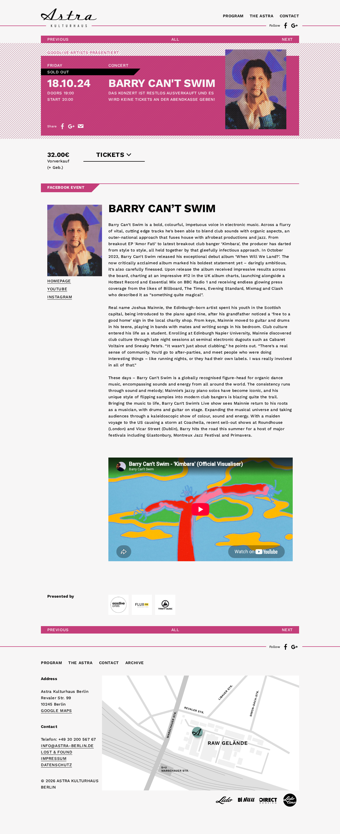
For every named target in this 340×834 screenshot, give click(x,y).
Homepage (59, 281)
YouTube (57, 289)
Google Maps (56, 710)
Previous (58, 39)
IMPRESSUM (53, 758)
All (175, 39)
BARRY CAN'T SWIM (161, 83)
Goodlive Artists (67, 52)
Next (287, 39)
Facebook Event (65, 187)
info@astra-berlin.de (67, 745)
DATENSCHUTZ (56, 764)
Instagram (59, 297)
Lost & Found (56, 752)
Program (233, 16)
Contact (289, 16)
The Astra (261, 16)
